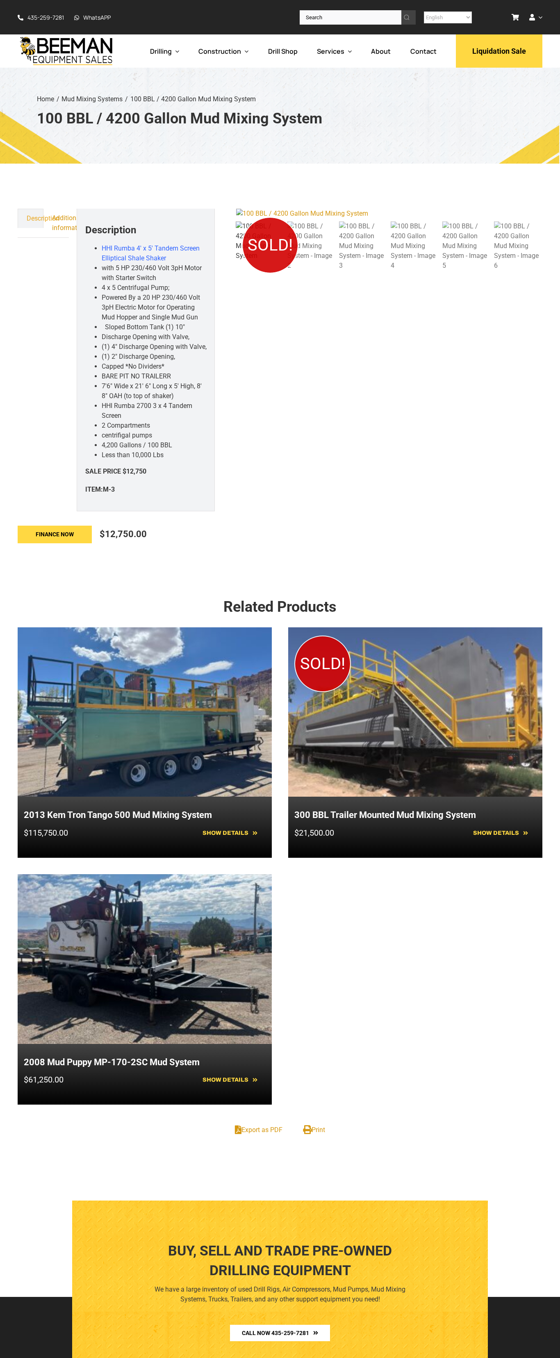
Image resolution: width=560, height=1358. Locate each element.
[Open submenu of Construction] (244, 51)
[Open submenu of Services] (348, 51)
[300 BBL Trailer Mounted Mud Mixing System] (415, 632)
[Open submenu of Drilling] (175, 51)
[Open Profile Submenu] (538, 17)
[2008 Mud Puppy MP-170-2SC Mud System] (145, 879)
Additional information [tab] (60, 223)
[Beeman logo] (67, 39)
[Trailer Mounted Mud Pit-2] (389, 214)
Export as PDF (261, 1130)
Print (318, 1130)
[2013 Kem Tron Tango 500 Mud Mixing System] (145, 632)
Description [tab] (35, 218)
